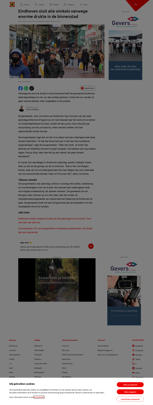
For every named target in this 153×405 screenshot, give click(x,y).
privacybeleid (39, 397)
